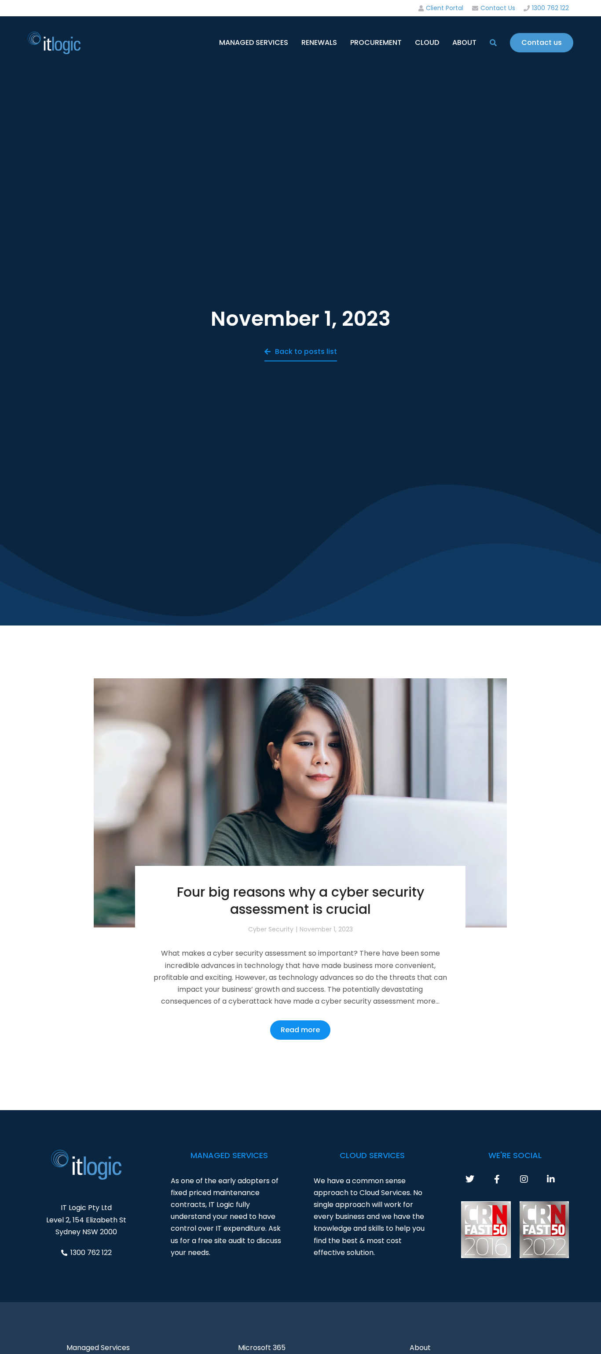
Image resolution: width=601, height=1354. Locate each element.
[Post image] (300, 802)
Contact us (541, 42)
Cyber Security (270, 929)
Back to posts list (306, 351)
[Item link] (478, 1179)
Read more (300, 1030)
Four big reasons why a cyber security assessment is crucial (300, 901)
